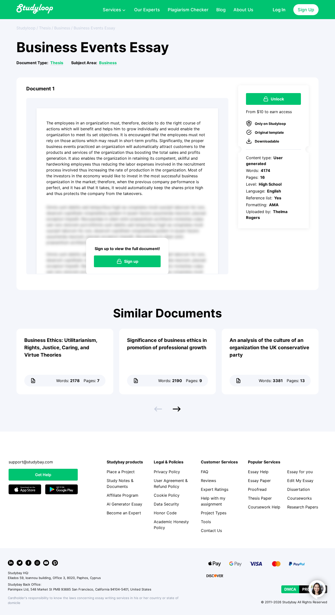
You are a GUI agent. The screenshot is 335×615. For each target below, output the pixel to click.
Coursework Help (264, 507)
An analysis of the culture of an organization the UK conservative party (269, 347)
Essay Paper (259, 480)
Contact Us (211, 530)
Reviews (208, 480)
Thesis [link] (45, 27)
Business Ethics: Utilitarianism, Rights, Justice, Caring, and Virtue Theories (60, 347)
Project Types (213, 512)
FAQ (204, 471)
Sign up (131, 261)
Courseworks (299, 498)
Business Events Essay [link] (94, 27)
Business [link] (62, 27)
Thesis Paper (260, 498)
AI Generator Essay (124, 504)
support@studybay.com (31, 461)
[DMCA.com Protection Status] (304, 589)
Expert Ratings (214, 489)
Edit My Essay (300, 480)
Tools (206, 521)
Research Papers (302, 507)
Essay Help (258, 471)
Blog (221, 9)
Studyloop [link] (26, 27)
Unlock (277, 98)
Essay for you (300, 471)
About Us (243, 9)
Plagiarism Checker (188, 9)
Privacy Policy (167, 471)
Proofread (257, 489)
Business (108, 62)
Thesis (56, 62)
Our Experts (147, 9)
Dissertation (298, 489)
